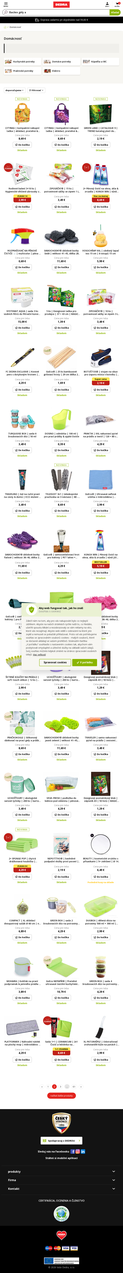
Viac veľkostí (39, 654)
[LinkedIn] (83, 1151)
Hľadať (115, 12)
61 (74, 1086)
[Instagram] (77, 1151)
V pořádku (86, 662)
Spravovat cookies (55, 662)
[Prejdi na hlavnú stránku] (61, 4)
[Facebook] (72, 1151)
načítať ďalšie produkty (61, 1095)
